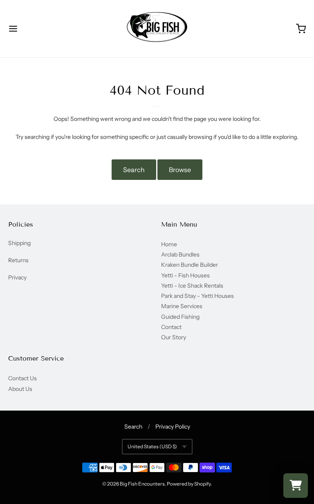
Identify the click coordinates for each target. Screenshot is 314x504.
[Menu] (38, 29)
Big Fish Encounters (142, 484)
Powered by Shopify (189, 484)
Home (169, 244)
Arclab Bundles (180, 254)
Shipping (19, 243)
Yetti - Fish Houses (185, 275)
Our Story (173, 337)
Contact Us (22, 378)
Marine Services (181, 306)
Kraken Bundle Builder (189, 264)
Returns (18, 260)
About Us (20, 389)
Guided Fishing (180, 316)
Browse (180, 170)
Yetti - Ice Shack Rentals (192, 285)
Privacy (17, 277)
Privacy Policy (172, 426)
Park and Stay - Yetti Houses (197, 296)
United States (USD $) (152, 446)
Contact (171, 327)
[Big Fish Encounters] (157, 28)
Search (134, 170)
